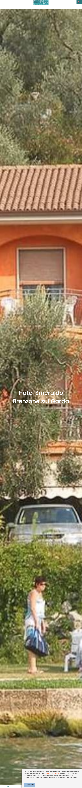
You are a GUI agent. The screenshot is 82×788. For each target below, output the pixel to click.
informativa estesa (53, 773)
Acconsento (29, 785)
